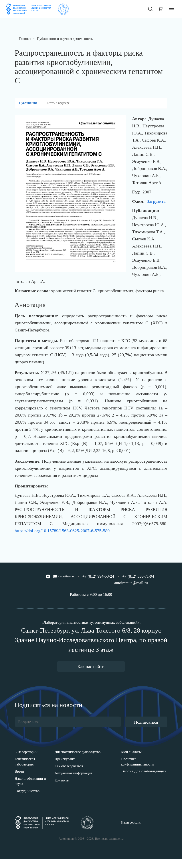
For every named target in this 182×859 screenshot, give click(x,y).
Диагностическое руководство (78, 752)
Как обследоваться (69, 766)
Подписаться (146, 722)
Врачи (19, 771)
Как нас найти (91, 666)
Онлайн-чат (66, 576)
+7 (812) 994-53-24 (98, 576)
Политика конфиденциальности (137, 761)
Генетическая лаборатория (25, 761)
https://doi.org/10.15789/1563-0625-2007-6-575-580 (62, 530)
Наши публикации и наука (30, 781)
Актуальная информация (73, 773)
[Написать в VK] (48, 576)
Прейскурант (65, 759)
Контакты (62, 780)
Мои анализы (131, 752)
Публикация (28, 103)
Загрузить (156, 201)
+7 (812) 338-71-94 (138, 576)
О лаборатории (26, 752)
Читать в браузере (57, 103)
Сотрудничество (27, 791)
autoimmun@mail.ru (131, 582)
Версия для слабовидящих (143, 771)
